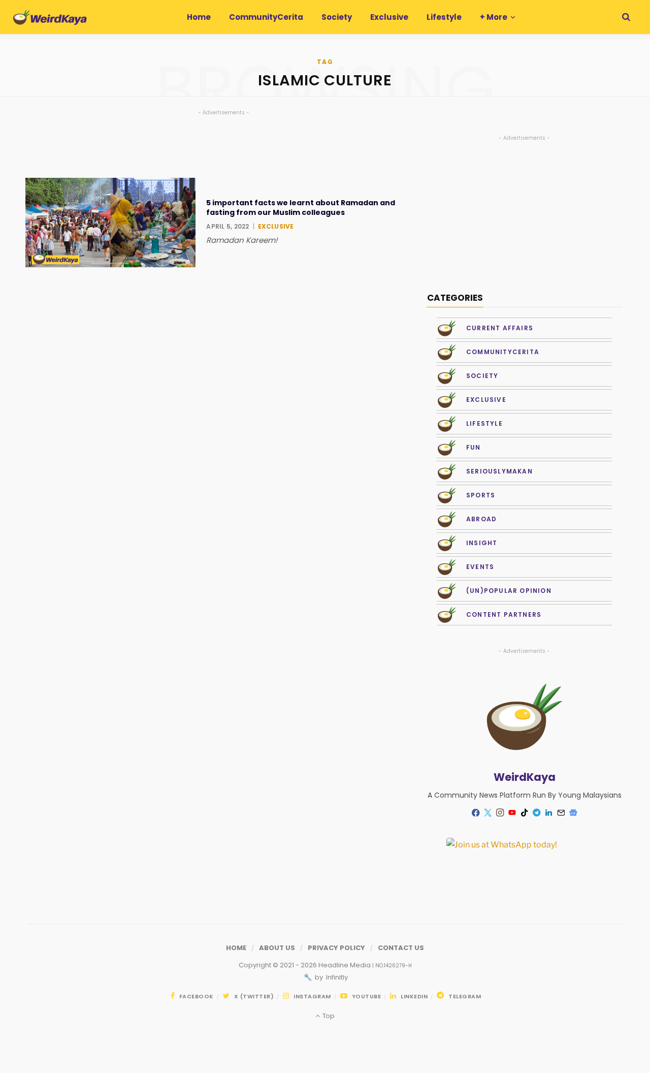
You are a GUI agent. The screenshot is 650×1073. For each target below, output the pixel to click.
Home (236, 948)
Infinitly (336, 977)
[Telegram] (536, 813)
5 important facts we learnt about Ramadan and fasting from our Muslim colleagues (300, 207)
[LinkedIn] (548, 813)
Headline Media (345, 965)
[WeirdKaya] (50, 17)
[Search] (626, 17)
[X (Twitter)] (488, 813)
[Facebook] (475, 813)
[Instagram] (500, 813)
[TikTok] (524, 813)
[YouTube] (512, 813)
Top (327, 1016)
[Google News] (573, 813)
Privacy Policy (336, 948)
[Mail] (561, 813)
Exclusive (276, 226)
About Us (277, 948)
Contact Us (401, 948)
